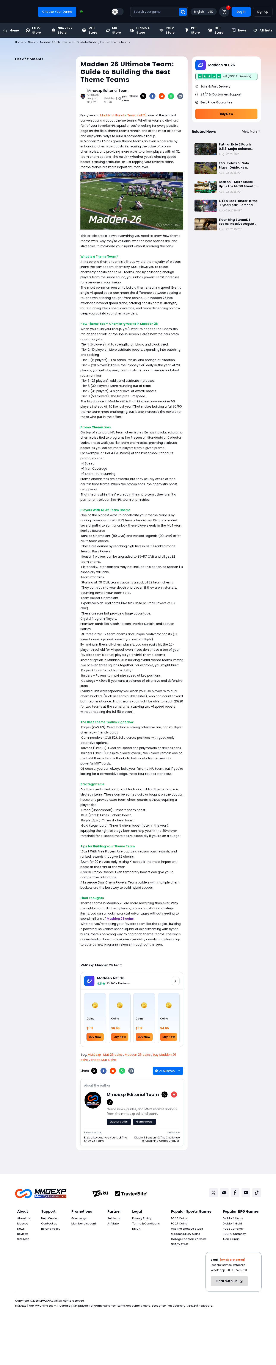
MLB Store (92, 30)
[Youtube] (246, 1192)
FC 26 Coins (179, 1218)
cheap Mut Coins (103, 1060)
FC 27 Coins (179, 1223)
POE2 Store (170, 30)
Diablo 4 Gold (232, 1223)
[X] (143, 96)
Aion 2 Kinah (231, 1239)
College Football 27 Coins (189, 1239)
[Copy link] (180, 96)
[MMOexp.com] (40, 1193)
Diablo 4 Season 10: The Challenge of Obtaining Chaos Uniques (157, 1139)
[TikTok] (110, 1102)
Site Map (23, 1239)
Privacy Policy (141, 1218)
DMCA (136, 1229)
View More (249, 131)
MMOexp (94, 1054)
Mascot (22, 1223)
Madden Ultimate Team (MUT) (123, 115)
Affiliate (266, 30)
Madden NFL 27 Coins (185, 1234)
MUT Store (116, 30)
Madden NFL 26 (110, 978)
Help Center (49, 1218)
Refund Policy (50, 1229)
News (242, 30)
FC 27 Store (36, 30)
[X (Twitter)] (165, 1094)
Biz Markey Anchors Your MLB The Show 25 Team (105, 1139)
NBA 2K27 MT (179, 1244)
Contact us (49, 1223)
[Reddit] (162, 96)
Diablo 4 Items (233, 1218)
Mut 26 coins (112, 1054)
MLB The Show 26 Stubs (187, 1229)
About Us (23, 1218)
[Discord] (224, 1192)
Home (14, 30)
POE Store (195, 30)
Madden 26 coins (138, 1054)
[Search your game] (183, 12)
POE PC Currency (234, 1234)
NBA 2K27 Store (65, 30)
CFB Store (219, 30)
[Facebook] (152, 96)
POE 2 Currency (233, 1229)
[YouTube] (174, 1094)
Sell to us (113, 1218)
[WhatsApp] (171, 96)
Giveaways (79, 1218)
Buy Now (226, 114)
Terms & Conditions (146, 1223)
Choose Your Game (57, 11)
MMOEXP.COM (48, 1300)
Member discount (83, 1223)
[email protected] (232, 1260)
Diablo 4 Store (143, 30)
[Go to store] (176, 981)
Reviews (22, 1234)
